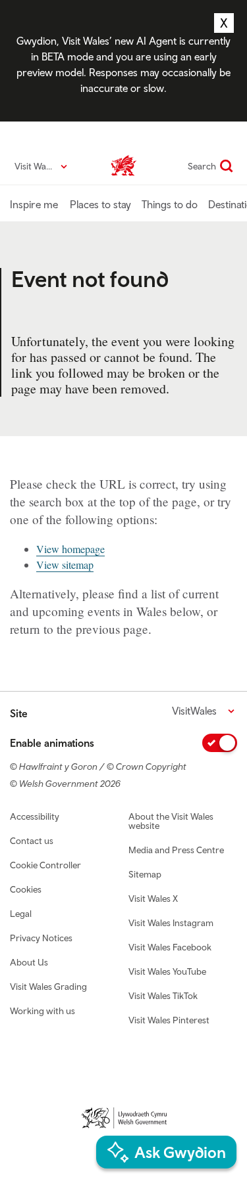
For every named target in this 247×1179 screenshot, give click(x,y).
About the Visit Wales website (170, 821)
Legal (21, 913)
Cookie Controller (45, 865)
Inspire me (34, 204)
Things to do (170, 204)
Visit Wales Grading (48, 986)
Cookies (25, 889)
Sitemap (144, 874)
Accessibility (34, 816)
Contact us (31, 840)
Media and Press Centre (176, 850)
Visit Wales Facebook (169, 947)
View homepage (70, 549)
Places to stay (100, 204)
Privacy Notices (41, 938)
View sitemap (65, 564)
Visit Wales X (153, 898)
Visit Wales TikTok (163, 995)
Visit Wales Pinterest (168, 1020)
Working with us (42, 1011)
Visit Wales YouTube (167, 971)
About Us (29, 962)
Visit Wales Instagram (170, 923)
